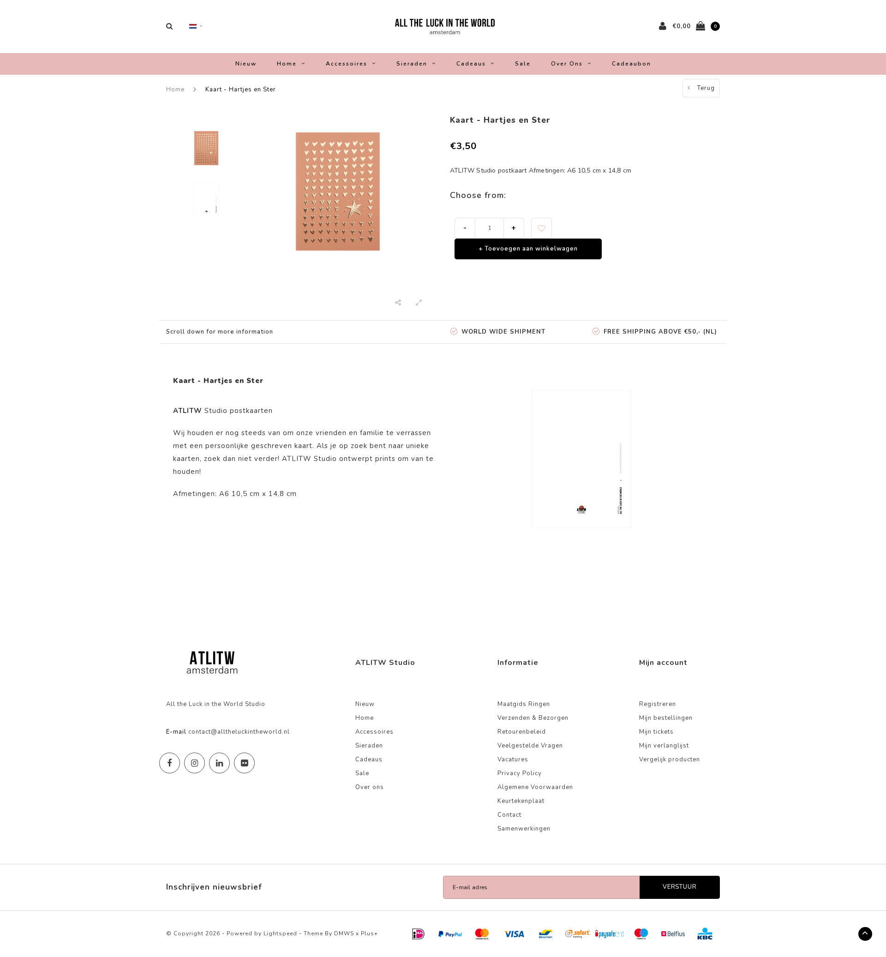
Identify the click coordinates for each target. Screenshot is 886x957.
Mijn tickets (656, 732)
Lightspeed (280, 933)
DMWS (344, 933)
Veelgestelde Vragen (530, 746)
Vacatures (512, 759)
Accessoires (346, 63)
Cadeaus (471, 63)
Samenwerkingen (524, 829)
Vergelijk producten (669, 759)
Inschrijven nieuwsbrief (214, 887)
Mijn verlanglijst (664, 746)
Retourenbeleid (521, 732)
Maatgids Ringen (523, 704)
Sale (523, 63)
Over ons (567, 63)
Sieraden (411, 63)
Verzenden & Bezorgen (533, 718)
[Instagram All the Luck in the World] (194, 763)
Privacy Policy (519, 773)
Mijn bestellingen (666, 718)
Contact (509, 815)
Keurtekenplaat (521, 801)
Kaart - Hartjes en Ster (240, 89)
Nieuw (246, 63)
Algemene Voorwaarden (535, 787)
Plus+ (369, 933)
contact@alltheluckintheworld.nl (239, 732)
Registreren (657, 704)
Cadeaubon (631, 63)
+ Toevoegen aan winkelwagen (528, 249)
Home (287, 63)
